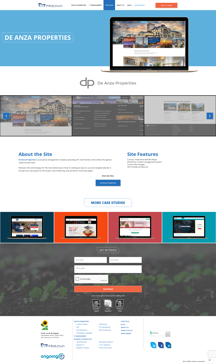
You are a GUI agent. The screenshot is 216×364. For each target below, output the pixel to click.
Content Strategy (81, 324)
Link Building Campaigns (84, 333)
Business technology (83, 339)
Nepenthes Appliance (106, 342)
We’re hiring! (140, 5)
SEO (77, 327)
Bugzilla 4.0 (80, 345)
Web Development (105, 330)
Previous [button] (6, 115)
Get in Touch (166, 5)
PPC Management (104, 327)
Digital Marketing (78, 5)
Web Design (103, 324)
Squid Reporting (81, 342)
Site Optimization (82, 330)
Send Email (108, 289)
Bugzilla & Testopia (82, 348)
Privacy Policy (126, 330)
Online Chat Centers (105, 348)
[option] (36, 115)
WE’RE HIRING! (126, 333)
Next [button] (209, 115)
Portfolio (109, 5)
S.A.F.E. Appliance (104, 345)
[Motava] (50, 5)
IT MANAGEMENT (95, 5)
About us (120, 5)
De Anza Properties (27, 159)
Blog (129, 5)
